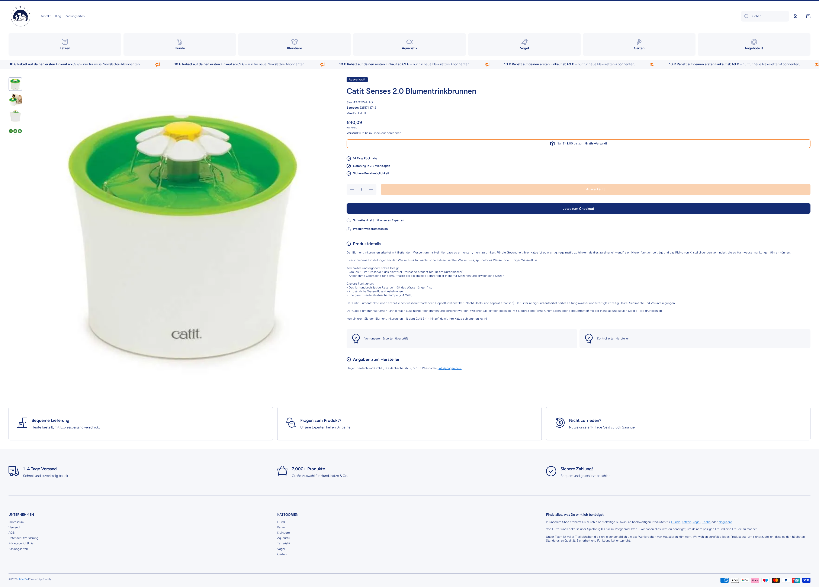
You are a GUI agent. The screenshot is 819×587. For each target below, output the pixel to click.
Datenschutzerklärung (23, 538)
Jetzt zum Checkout (578, 209)
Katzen (686, 522)
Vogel (281, 549)
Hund (281, 522)
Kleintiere (283, 533)
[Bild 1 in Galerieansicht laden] (15, 84)
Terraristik (283, 543)
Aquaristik (283, 538)
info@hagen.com (450, 368)
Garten (282, 554)
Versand (352, 133)
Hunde (675, 522)
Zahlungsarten (18, 549)
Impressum (16, 522)
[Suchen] (745, 16)
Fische (706, 522)
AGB (12, 533)
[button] (808, 16)
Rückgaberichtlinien (22, 543)
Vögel (696, 522)
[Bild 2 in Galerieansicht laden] (15, 100)
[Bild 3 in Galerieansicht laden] (15, 115)
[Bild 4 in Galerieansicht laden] (15, 131)
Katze (281, 527)
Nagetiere (725, 522)
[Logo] (20, 16)
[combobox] (765, 16)
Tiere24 (23, 579)
